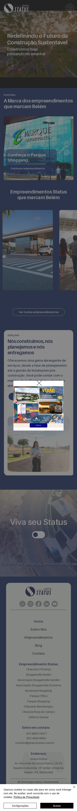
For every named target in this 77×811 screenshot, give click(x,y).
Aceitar (57, 805)
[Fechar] (72, 789)
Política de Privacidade (26, 797)
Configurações (20, 805)
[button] (39, 383)
